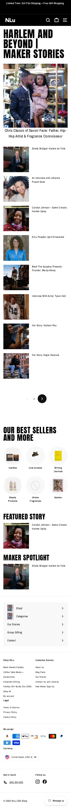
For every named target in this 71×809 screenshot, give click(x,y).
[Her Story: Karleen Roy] (16, 336)
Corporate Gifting (11, 681)
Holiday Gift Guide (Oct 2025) (17, 686)
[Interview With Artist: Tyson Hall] (16, 307)
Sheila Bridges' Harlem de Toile (48, 148)
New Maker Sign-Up (45, 686)
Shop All (7, 691)
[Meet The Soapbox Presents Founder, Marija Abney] (16, 277)
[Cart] (56, 20)
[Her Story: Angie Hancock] (16, 366)
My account (8, 696)
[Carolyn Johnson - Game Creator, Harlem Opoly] (16, 218)
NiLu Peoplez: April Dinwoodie (48, 237)
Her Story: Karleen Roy (44, 325)
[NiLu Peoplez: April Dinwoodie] (16, 248)
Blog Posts (41, 672)
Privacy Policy (10, 712)
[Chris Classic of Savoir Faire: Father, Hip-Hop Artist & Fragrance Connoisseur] (35, 96)
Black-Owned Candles (13, 667)
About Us (40, 667)
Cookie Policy (10, 717)
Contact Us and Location (47, 681)
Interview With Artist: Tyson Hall (49, 296)
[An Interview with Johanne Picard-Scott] (16, 189)
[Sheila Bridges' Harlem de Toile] (16, 159)
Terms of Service (11, 707)
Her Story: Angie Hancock (45, 355)
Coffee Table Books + (13, 672)
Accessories (9, 676)
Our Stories (41, 676)
